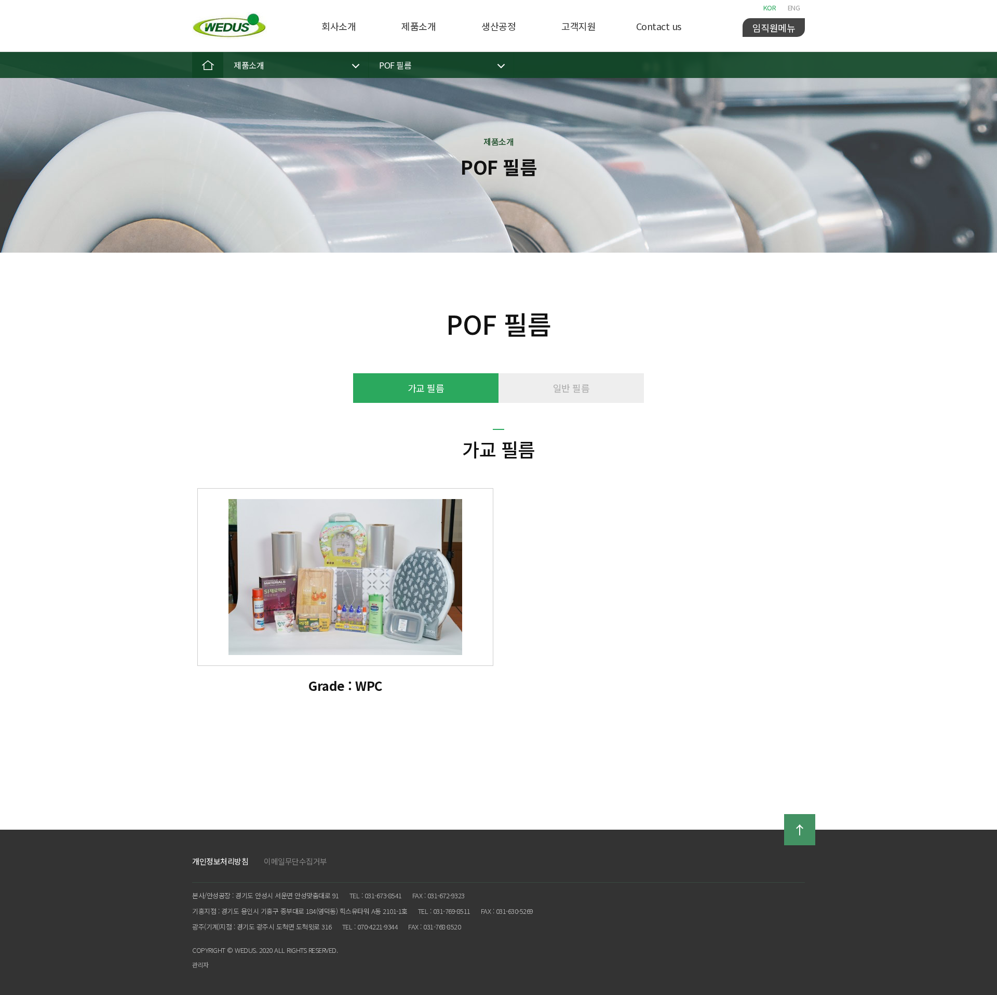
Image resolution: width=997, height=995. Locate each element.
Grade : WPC (345, 685)
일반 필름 (571, 388)
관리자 (200, 964)
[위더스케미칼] (229, 25)
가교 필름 (426, 388)
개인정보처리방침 (220, 861)
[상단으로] (799, 829)
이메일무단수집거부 (295, 861)
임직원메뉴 (774, 27)
